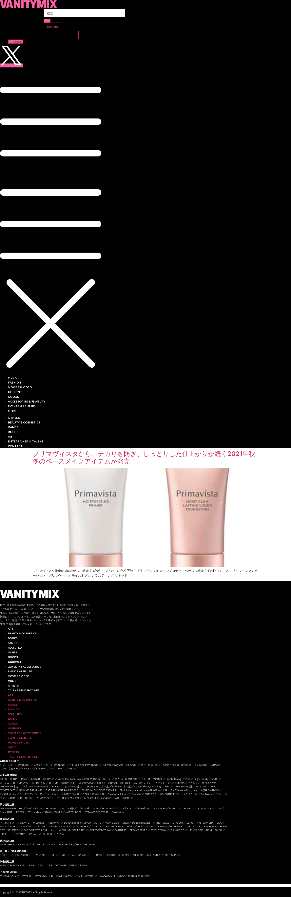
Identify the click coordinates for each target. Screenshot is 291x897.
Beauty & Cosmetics (22, 633)
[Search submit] (47, 21)
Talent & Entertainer (24, 690)
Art (10, 628)
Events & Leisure (20, 671)
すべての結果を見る (61, 35)
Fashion (14, 642)
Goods (13, 657)
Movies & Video (18, 676)
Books (12, 638)
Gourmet (14, 661)
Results (52, 27)
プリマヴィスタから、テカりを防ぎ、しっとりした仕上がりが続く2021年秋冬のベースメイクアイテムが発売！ (144, 457)
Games (12, 652)
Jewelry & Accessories (24, 666)
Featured (15, 647)
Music (12, 680)
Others (13, 685)
